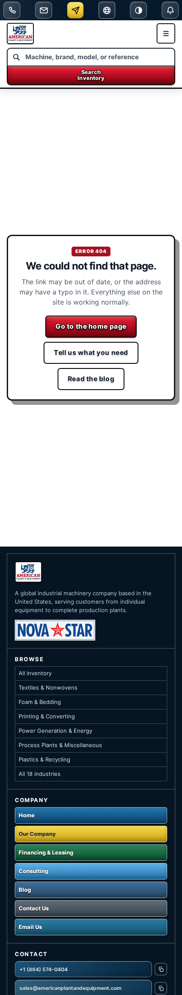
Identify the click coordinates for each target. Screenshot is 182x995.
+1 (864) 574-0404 (43, 969)
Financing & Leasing (46, 852)
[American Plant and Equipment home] (20, 33)
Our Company (37, 833)
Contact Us (34, 908)
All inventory (35, 673)
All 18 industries (40, 773)
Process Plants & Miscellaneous (60, 745)
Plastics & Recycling (44, 759)
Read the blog (91, 379)
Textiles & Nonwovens (48, 687)
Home (27, 815)
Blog (25, 889)
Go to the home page (90, 326)
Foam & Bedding (40, 701)
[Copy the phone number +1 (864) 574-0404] (160, 969)
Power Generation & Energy (55, 730)
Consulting (33, 871)
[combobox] (91, 57)
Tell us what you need (91, 353)
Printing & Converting (47, 716)
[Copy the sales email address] (160, 988)
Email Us (30, 927)
